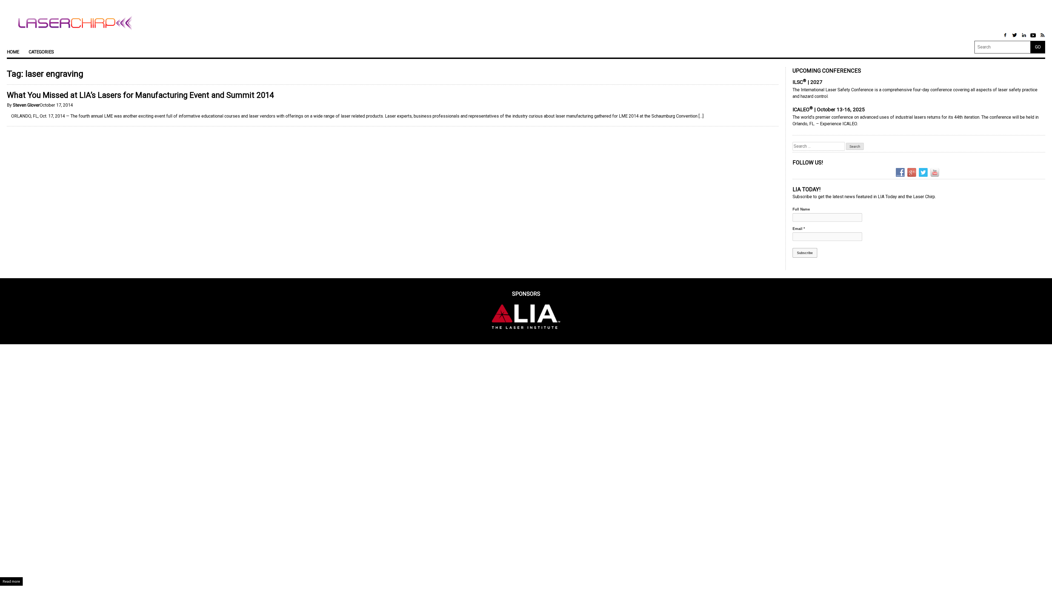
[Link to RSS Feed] (1042, 38)
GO (1038, 47)
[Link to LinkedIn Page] (1024, 38)
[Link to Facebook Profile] (1005, 38)
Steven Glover (26, 105)
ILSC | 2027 (807, 82)
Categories (41, 52)
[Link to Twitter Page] (1015, 38)
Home (13, 52)
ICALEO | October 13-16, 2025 (829, 110)
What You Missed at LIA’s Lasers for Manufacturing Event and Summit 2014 (140, 95)
